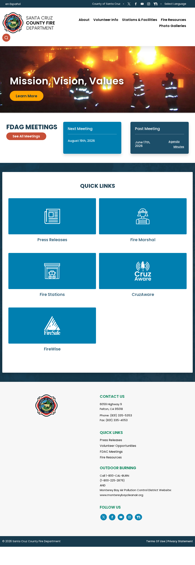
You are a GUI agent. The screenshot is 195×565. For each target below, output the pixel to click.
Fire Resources (111, 457)
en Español (13, 4)
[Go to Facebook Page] (135, 4)
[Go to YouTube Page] (142, 4)
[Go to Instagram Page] (149, 4)
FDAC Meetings (111, 451)
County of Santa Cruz (106, 4)
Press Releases (111, 440)
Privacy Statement (180, 541)
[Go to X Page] (129, 4)
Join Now (24, 98)
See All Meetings (26, 136)
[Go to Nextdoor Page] (155, 4)
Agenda (174, 141)
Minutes (178, 147)
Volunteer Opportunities (118, 446)
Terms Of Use (155, 541)
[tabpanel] (97, 79)
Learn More (52, 223)
